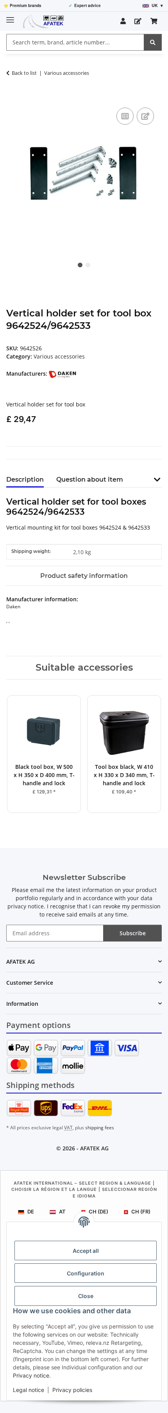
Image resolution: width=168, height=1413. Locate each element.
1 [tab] (80, 265)
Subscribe (133, 933)
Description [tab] (25, 479)
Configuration (85, 1273)
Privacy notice (31, 1375)
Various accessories (59, 356)
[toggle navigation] (10, 16)
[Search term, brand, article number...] (153, 42)
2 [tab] (88, 265)
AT (62, 1211)
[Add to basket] (12, 97)
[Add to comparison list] (125, 116)
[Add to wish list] (145, 116)
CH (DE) (98, 1211)
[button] (123, 21)
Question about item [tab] (89, 479)
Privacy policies (72, 1390)
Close (85, 1296)
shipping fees (99, 1127)
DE (30, 1211)
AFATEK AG (94, 1148)
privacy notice (25, 906)
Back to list (24, 72)
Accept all (86, 1250)
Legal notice (28, 1390)
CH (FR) (140, 1211)
